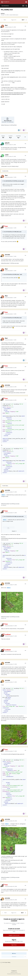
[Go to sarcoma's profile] (2, 255)
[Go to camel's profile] (2, 155)
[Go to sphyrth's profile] (2, 143)
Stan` (18, 274)
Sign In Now (14, 944)
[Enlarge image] (13, 835)
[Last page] (26, 20)
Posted (10, 27)
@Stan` (3, 494)
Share (14, 953)
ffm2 (3, 13)
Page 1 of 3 (14, 19)
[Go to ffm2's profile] (2, 26)
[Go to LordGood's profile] (2, 635)
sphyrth (7, 143)
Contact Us (14, 970)
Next (23, 19)
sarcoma (19, 181)
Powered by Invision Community (14, 973)
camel (6, 154)
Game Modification (14, 14)
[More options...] (25, 26)
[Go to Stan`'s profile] (2, 227)
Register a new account (14, 935)
